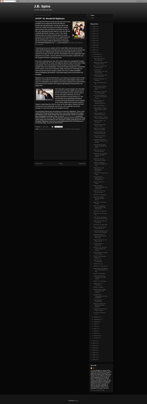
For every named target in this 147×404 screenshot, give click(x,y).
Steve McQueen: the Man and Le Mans (100, 253)
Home (61, 163)
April (95, 331)
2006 (94, 359)
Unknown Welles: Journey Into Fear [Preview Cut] (101, 117)
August (96, 321)
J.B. (93, 368)
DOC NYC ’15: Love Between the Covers (100, 159)
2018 (94, 45)
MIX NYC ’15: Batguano (100, 194)
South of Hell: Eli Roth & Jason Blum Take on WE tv (100, 88)
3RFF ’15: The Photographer (98, 260)
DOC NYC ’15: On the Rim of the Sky (99, 191)
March (96, 333)
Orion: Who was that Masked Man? (99, 59)
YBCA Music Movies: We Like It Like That (100, 75)
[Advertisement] (60, 146)
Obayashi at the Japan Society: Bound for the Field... (100, 146)
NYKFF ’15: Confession (100, 281)
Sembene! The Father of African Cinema (100, 309)
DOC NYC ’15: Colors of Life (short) (100, 221)
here (56, 42)
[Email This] (55, 127)
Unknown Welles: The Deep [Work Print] (99, 113)
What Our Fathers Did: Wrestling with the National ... (100, 305)
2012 (94, 345)
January (96, 338)
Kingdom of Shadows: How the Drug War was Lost (100, 164)
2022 (94, 36)
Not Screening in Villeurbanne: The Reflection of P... (99, 178)
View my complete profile (97, 390)
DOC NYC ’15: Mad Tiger (100, 224)
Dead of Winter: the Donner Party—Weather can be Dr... (100, 102)
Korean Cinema (62, 129)
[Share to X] (58, 127)
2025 (94, 29)
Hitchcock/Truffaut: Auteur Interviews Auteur (101, 63)
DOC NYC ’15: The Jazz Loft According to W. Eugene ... (100, 249)
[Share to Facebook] (60, 127)
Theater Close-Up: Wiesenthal (99, 244)
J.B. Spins (42, 6)
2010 (94, 350)
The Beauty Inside (70, 116)
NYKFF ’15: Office (98, 287)
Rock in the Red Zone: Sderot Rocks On (100, 227)
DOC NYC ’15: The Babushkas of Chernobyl (99, 169)
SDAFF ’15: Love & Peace (101, 266)
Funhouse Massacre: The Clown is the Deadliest (101, 231)
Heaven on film (53, 129)
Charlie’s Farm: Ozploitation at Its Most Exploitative (100, 296)
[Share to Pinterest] (62, 127)
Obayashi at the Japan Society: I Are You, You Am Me (100, 141)
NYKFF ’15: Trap (98, 263)
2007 (94, 357)
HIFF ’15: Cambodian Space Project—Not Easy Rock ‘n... (99, 207)
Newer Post (38, 163)
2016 (94, 50)
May (95, 328)
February (96, 335)
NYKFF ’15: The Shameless (98, 284)
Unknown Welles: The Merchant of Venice (99, 132)
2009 (94, 352)
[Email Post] (52, 126)
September (97, 319)
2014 (94, 340)
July (95, 324)
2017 (94, 47)
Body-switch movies (44, 129)
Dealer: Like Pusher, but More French (100, 240)
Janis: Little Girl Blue (99, 105)
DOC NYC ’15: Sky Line (100, 211)
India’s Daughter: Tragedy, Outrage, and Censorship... (100, 187)
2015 (94, 52)
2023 (94, 33)
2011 (94, 347)
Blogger (76, 400)
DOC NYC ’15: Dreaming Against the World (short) (100, 155)
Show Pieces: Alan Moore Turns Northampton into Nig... (101, 270)
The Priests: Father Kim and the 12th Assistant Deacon (100, 97)
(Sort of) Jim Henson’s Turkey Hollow (100, 136)
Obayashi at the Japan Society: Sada (100, 125)
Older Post (82, 163)
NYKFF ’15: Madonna (99, 273)
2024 (94, 31)
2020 (94, 40)
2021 (94, 38)
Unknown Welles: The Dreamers (99, 121)
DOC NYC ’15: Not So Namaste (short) (99, 150)
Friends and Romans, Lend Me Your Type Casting (99, 277)
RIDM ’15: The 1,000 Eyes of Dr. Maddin (99, 129)
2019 (94, 43)
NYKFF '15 (69, 129)
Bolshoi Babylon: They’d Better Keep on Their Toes (100, 109)
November (97, 56)
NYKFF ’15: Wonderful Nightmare (100, 257)
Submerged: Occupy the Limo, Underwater (100, 92)
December (97, 54)
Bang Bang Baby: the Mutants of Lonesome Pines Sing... (100, 236)
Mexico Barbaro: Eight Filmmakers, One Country (100, 291)
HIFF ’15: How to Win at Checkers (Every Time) (100, 217)
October (96, 317)
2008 (94, 354)
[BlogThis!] (57, 127)
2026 (94, 26)
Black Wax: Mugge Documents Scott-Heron (99, 198)
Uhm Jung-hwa (76, 129)
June (95, 326)
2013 (94, 343)
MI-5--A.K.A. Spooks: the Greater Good (100, 66)
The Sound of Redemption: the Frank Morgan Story (100, 71)
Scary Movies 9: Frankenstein (98, 300)
